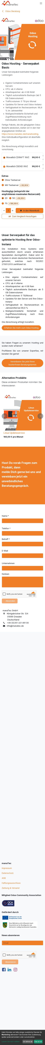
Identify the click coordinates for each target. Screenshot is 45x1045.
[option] (22, 416)
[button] (5, 416)
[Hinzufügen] (13, 210)
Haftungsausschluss (11, 883)
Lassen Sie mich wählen (11, 1041)
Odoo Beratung (12, 11)
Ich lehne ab (27, 1041)
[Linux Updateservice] (22, 411)
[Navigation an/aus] (41, 3)
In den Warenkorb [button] (31, 210)
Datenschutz (8, 873)
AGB (4, 878)
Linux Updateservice (14, 432)
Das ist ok (38, 1041)
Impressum (7, 868)
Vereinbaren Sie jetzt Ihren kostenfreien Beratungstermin (22, 363)
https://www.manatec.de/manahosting (20, 134)
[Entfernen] (4, 210)
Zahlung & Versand (10, 888)
